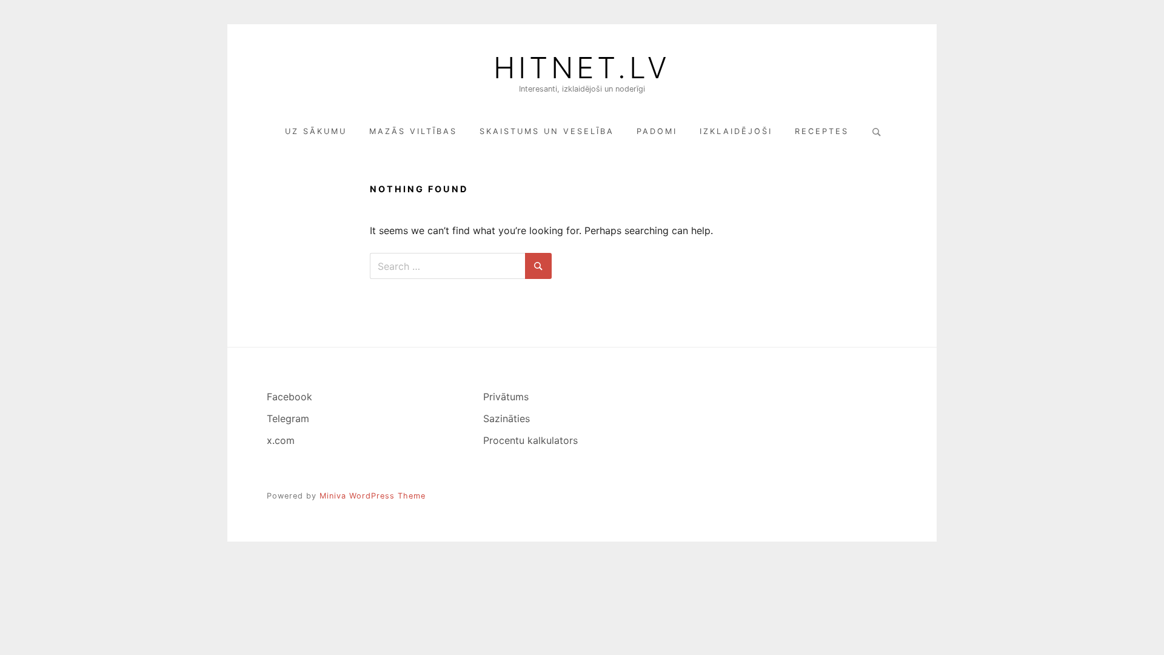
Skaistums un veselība (547, 131)
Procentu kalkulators (530, 440)
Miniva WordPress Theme (372, 495)
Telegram (288, 418)
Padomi (657, 131)
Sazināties (506, 418)
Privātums (506, 397)
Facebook (289, 397)
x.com (281, 440)
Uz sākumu (316, 131)
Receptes (822, 131)
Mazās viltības (413, 131)
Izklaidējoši (736, 131)
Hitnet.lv (582, 67)
